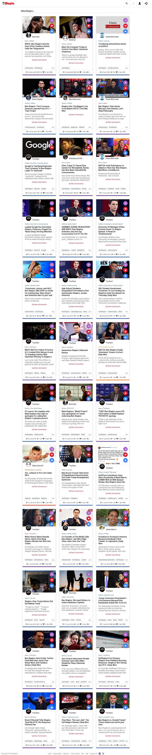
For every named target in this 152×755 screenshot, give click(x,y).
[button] (126, 3)
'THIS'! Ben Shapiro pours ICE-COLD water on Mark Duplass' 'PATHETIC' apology (111, 413)
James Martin (111, 529)
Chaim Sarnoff (37, 466)
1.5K (77, 377)
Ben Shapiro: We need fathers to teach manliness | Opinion (76, 601)
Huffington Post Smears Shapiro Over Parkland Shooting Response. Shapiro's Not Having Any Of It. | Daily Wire (112, 661)
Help (86, 754)
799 (113, 72)
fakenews (111, 682)
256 (77, 72)
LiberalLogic (38, 741)
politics (115, 741)
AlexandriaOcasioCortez (107, 560)
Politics (64, 44)
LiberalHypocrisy (76, 311)
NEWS (32, 41)
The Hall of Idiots (36, 408)
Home (50, 754)
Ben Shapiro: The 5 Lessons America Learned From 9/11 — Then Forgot (38, 108)
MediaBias (80, 250)
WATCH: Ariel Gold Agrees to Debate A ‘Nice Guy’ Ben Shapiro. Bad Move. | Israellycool (112, 167)
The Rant (35, 159)
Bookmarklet (57, 754)
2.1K (40, 502)
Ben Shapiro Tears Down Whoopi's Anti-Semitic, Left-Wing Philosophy (111, 108)
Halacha (44, 498)
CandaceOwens (113, 68)
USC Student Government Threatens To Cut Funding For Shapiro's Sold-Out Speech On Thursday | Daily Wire (111, 291)
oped (77, 682)
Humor (100, 347)
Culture (84, 373)
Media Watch (71, 224)
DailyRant (74, 498)
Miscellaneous (29, 470)
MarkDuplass (75, 434)
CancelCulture (75, 189)
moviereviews (75, 741)
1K (41, 131)
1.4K (77, 439)
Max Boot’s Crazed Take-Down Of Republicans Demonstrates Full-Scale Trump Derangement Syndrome (75, 476)
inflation (81, 127)
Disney (84, 189)
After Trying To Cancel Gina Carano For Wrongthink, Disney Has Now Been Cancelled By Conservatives (75, 168)
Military (43, 373)
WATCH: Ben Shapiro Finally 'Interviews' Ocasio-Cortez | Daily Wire (110, 352)
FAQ (82, 754)
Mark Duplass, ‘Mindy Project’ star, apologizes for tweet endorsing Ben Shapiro (75, 413)
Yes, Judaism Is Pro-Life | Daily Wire (38, 474)
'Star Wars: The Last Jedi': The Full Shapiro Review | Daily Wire (75, 721)
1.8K (40, 564)
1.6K (40, 193)
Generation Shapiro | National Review (75, 351)
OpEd (115, 620)
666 (40, 316)
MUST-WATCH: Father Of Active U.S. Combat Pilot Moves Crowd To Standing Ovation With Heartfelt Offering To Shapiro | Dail (39, 354)
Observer (72, 40)
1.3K (113, 131)
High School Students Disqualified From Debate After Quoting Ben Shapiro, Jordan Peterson (75, 291)
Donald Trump (109, 595)
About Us (66, 754)
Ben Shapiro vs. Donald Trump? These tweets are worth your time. (112, 722)
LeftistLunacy (112, 498)
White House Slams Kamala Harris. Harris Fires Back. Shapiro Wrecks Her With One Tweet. (38, 540)
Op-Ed (69, 470)
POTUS (121, 741)
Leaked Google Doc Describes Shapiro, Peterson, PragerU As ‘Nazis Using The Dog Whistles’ (38, 229)
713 (40, 254)
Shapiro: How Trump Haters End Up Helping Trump (39, 602)
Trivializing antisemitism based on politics (112, 45)
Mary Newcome (75, 99)
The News (33, 347)
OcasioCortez (112, 373)
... (53, 67)
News (27, 41)
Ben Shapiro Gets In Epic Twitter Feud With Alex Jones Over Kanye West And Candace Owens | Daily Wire (39, 661)
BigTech (37, 189)
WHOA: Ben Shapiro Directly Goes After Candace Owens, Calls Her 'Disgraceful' (37, 46)
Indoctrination (112, 250)
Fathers (36, 373)
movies (84, 741)
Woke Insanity (72, 285)
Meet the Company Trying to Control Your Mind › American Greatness (75, 49)
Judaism (38, 470)
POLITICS (70, 408)
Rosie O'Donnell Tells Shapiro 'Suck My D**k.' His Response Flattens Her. (38, 722)
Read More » (39, 25)
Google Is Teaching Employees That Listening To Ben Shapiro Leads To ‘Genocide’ (38, 168)
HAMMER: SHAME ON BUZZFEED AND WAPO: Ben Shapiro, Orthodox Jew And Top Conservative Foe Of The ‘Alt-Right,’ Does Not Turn (76, 231)
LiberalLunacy (38, 434)
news (72, 682)
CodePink (111, 189)
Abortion (28, 498)
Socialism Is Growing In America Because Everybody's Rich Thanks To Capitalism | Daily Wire (112, 540)
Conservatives (76, 373)
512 (77, 254)
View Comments (40, 60)
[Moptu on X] (103, 753)
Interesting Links (73, 717)
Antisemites (29, 68)
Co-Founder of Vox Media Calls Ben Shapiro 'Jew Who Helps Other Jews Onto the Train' (75, 539)
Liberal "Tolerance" (110, 472)
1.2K (114, 193)
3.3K (40, 686)
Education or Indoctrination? (113, 224)
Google (43, 189)
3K (114, 564)
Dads (72, 620)
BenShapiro (38, 68)
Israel (117, 189)
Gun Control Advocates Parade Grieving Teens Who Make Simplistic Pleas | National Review (75, 661)
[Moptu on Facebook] (100, 753)
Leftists (120, 498)
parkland (83, 682)
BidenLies (74, 127)
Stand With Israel (112, 37)
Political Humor (109, 347)
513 (40, 72)
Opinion (106, 41)
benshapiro (120, 560)
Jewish (73, 250)
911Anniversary (30, 127)
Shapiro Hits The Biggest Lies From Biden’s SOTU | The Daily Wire (75, 108)
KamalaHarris (38, 560)
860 (114, 624)
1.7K (113, 316)
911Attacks (40, 127)
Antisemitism (103, 127)
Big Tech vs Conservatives (39, 163)
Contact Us (93, 754)
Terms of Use (75, 754)
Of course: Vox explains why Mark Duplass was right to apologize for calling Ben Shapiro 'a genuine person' (37, 414)
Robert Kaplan (37, 99)
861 (77, 193)
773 (77, 131)
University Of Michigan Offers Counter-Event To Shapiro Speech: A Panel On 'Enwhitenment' (111, 230)
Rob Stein (35, 37)
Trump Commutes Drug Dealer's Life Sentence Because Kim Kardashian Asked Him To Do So (112, 600)
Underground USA (75, 158)
